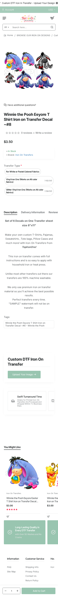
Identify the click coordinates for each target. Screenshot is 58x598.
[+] (17, 591)
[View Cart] (52, 18)
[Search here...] (52, 27)
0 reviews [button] (26, 132)
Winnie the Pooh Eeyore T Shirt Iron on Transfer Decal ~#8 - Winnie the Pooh (25, 324)
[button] (38, 591)
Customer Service (34, 558)
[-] (5, 591)
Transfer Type (12, 165)
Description (10, 212)
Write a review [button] (43, 132)
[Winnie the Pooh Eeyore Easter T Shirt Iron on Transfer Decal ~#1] (23, 472)
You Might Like (12, 447)
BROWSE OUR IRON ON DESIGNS (33, 35)
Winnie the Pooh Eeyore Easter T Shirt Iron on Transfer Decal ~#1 (22, 500)
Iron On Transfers (24, 155)
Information (13, 558)
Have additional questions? (22, 105)
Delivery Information (33, 212)
